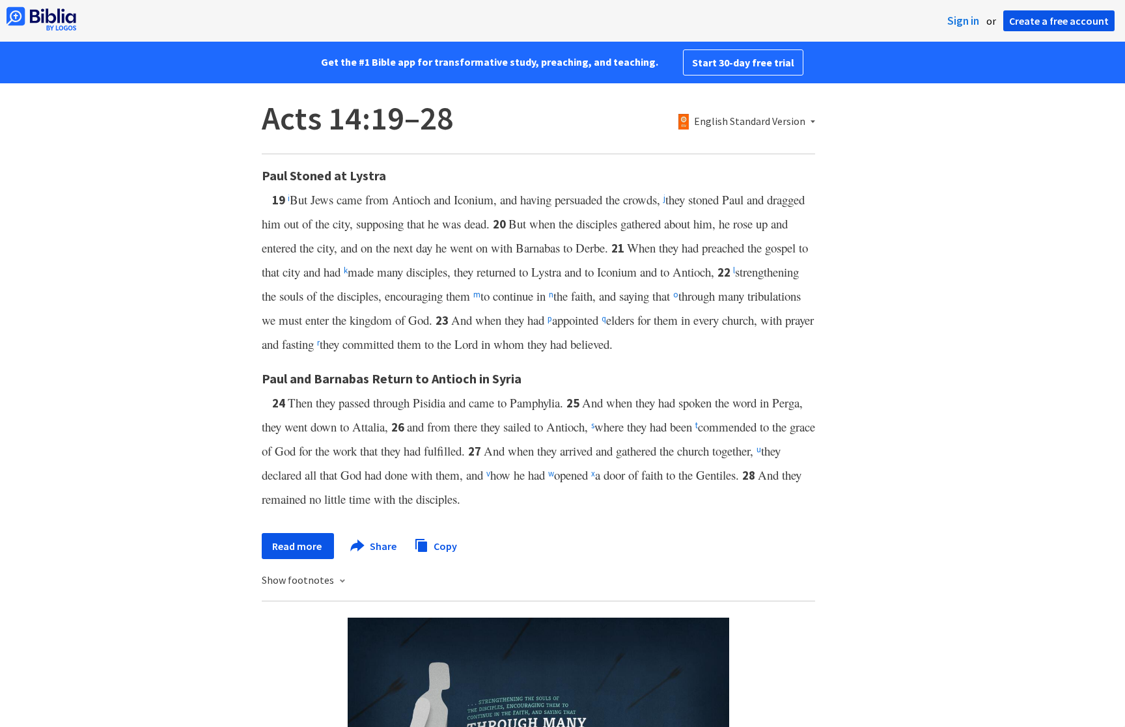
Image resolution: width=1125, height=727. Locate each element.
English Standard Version (749, 122)
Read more (298, 546)
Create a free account (1059, 20)
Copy (444, 545)
